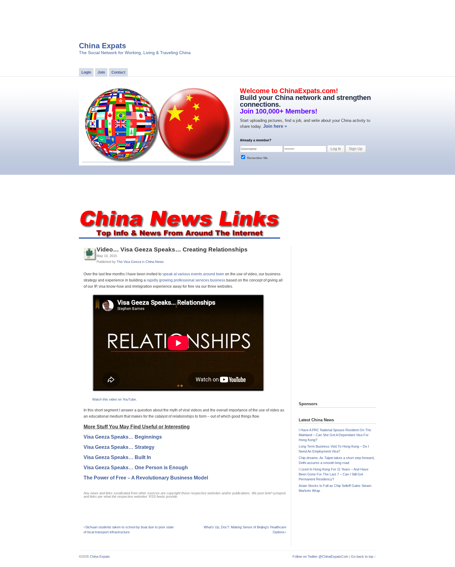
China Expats (102, 45)
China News (154, 262)
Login (86, 72)
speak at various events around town (193, 274)
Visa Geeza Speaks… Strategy (119, 447)
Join (101, 72)
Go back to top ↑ (363, 556)
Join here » (275, 126)
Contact (118, 72)
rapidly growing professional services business (186, 280)
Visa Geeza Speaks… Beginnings (123, 437)
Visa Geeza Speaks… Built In (117, 457)
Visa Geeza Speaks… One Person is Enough (136, 467)
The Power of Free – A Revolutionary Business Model (146, 477)
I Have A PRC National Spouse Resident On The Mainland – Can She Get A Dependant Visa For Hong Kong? (335, 435)
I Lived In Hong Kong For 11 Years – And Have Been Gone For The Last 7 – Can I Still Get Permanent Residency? (333, 474)
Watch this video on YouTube (114, 399)
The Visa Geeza (129, 262)
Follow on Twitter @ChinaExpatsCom (320, 556)
